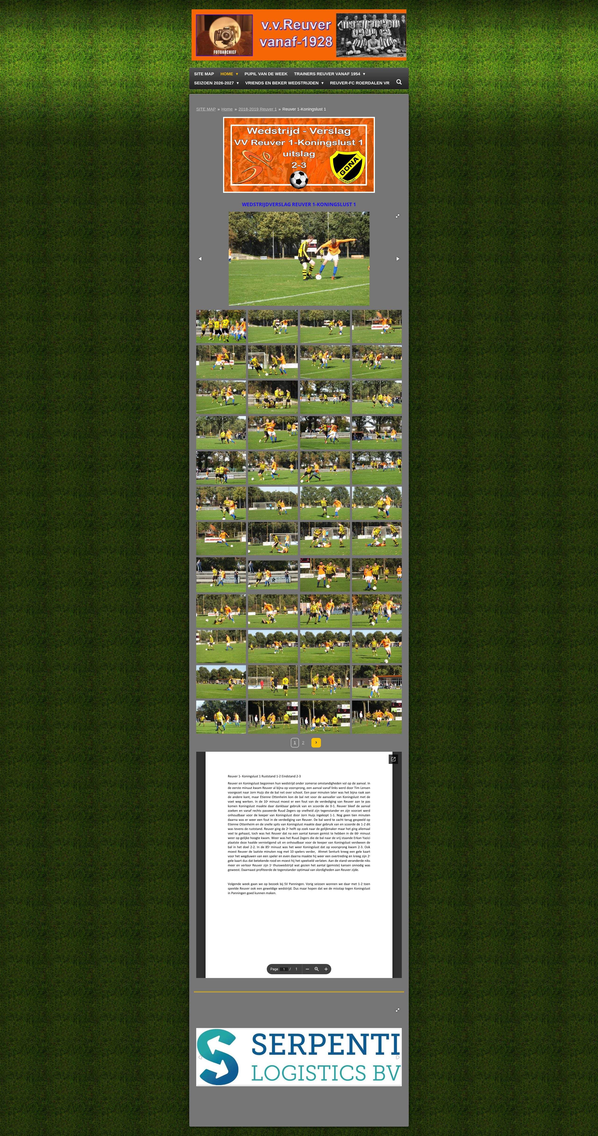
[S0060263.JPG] (221, 362)
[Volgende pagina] (316, 743)
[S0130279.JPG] (325, 397)
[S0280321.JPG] (325, 503)
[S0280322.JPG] (377, 503)
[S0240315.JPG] (377, 467)
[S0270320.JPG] (273, 503)
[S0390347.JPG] (221, 611)
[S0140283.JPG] (377, 397)
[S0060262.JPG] (377, 326)
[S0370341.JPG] (377, 574)
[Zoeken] (399, 82)
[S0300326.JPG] (325, 538)
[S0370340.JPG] (325, 574)
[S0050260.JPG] (325, 326)
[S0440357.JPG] (273, 646)
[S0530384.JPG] (377, 717)
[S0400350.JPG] (377, 611)
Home (227, 109)
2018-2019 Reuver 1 (257, 109)
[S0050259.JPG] (273, 326)
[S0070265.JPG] (273, 362)
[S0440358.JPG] (325, 646)
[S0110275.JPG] (273, 397)
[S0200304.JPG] (377, 432)
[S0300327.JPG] (377, 538)
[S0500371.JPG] (325, 681)
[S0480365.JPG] (221, 681)
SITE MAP (206, 109)
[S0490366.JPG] (273, 681)
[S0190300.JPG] (325, 432)
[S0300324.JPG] (273, 538)
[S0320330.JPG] (273, 574)
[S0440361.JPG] (377, 646)
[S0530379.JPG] (273, 717)
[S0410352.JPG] (221, 646)
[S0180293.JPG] (273, 432)
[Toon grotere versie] (299, 155)
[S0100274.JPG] (221, 397)
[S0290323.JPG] (221, 538)
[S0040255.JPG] (221, 326)
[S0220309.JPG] (325, 467)
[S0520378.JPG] (221, 717)
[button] (397, 216)
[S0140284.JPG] (221, 432)
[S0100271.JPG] (377, 362)
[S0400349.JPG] (325, 611)
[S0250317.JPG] (221, 503)
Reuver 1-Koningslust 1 (304, 109)
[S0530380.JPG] (325, 717)
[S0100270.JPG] (325, 362)
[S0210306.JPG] (221, 467)
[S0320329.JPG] (221, 574)
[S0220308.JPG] (273, 467)
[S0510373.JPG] (377, 681)
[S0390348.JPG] (273, 611)
